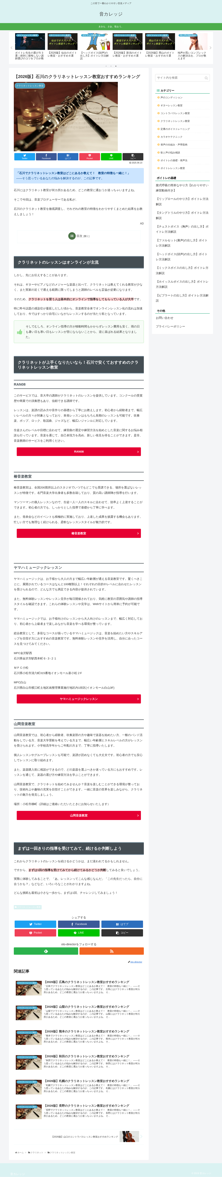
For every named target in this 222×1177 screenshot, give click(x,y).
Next (210, 48)
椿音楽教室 (79, 533)
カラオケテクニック (172, 136)
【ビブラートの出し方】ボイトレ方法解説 (182, 298)
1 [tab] (106, 66)
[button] (206, 78)
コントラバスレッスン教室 (175, 113)
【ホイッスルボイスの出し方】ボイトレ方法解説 (182, 284)
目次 (79, 236)
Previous (11, 48)
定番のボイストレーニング (175, 129)
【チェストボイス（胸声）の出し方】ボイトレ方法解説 (182, 229)
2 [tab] (111, 66)
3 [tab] (116, 66)
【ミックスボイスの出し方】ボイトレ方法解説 (182, 270)
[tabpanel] (30, 47)
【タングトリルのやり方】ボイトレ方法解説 (182, 215)
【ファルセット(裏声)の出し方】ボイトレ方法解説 (182, 243)
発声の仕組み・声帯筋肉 (174, 144)
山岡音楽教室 (79, 815)
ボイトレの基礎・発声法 (174, 160)
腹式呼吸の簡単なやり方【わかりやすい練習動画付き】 (182, 188)
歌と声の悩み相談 (170, 152)
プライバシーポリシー (170, 326)
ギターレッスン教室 (172, 105)
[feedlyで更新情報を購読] (46, 951)
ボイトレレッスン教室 (173, 168)
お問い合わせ (164, 317)
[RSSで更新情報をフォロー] (111, 951)
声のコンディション (172, 97)
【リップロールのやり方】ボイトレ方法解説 (182, 201)
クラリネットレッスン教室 (29, 907)
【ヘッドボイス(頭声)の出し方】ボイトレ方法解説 (182, 257)
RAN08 (79, 451)
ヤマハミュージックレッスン (79, 699)
